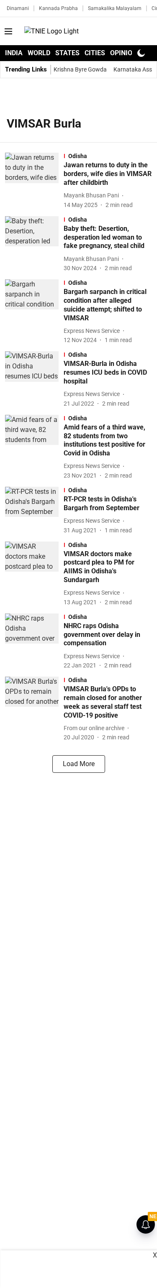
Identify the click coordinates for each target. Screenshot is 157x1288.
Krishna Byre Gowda (80, 69)
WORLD (39, 53)
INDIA (14, 53)
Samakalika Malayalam (115, 8)
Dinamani (18, 8)
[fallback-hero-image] (34, 181)
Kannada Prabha (58, 8)
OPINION (123, 53)
